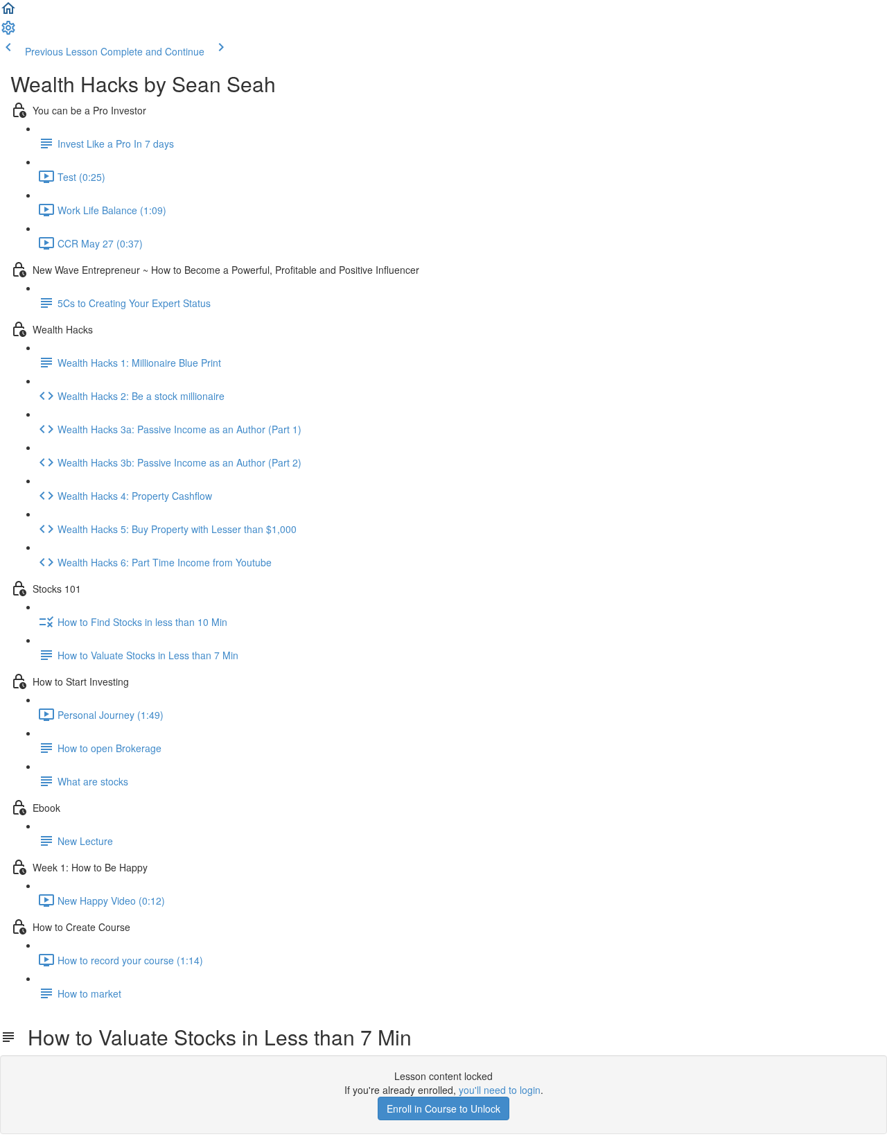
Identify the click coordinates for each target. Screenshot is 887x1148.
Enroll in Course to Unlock (443, 1108)
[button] (8, 12)
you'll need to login (500, 1090)
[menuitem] (8, 32)
